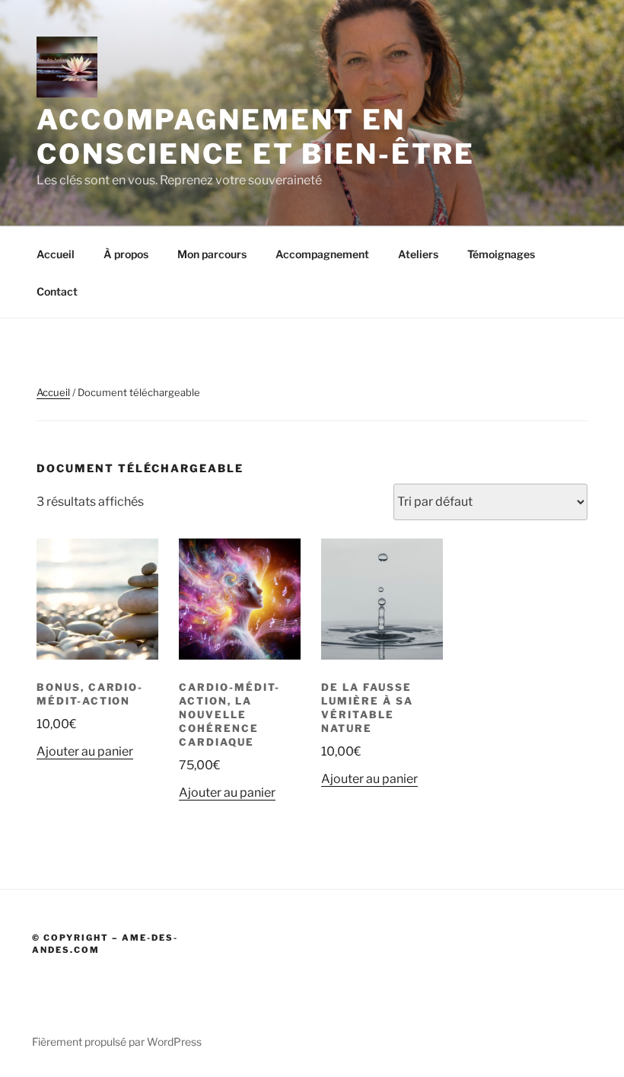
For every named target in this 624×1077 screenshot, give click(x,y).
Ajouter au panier (85, 751)
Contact (57, 291)
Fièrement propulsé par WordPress (117, 1041)
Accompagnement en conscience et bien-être (256, 137)
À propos (125, 254)
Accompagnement (322, 254)
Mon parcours (212, 254)
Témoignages (501, 254)
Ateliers (418, 254)
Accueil (56, 254)
